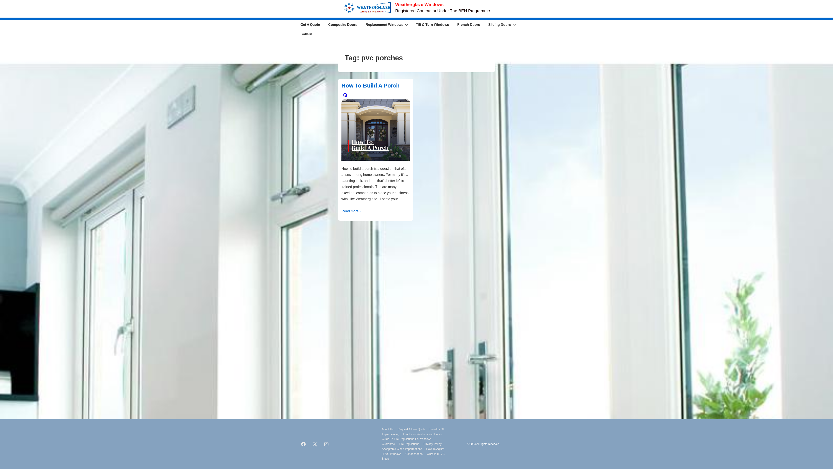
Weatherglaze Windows (419, 4)
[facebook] (303, 444)
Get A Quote (310, 24)
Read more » (351, 211)
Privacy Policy (432, 444)
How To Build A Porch (370, 85)
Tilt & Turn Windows (432, 24)
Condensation (414, 454)
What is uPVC (435, 454)
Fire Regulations (409, 444)
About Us (388, 429)
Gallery (306, 34)
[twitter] (315, 444)
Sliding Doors (499, 24)
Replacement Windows (384, 24)
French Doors (468, 24)
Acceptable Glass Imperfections (402, 449)
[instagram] (326, 444)
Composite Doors (342, 24)
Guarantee (388, 444)
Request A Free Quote (411, 429)
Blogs (385, 458)
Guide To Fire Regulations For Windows (406, 439)
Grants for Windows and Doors (422, 434)
